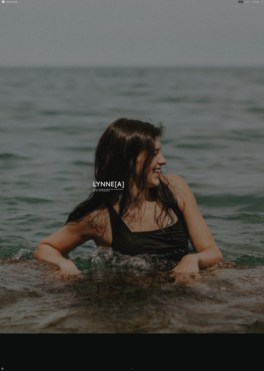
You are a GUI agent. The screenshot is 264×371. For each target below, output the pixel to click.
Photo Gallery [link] (256, 2)
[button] (262, 2)
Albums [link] (247, 2)
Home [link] (240, 2)
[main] (111, 185)
